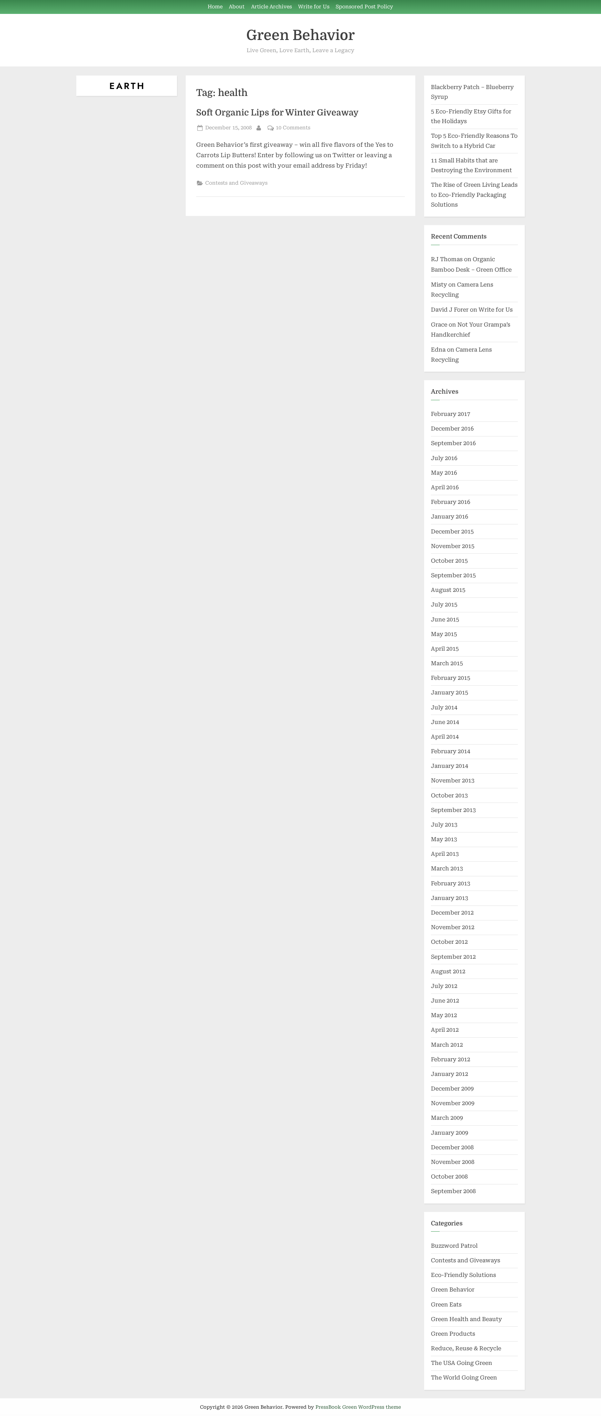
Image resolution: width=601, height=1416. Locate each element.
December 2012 (452, 912)
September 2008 (453, 1191)
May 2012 (444, 1015)
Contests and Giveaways (236, 183)
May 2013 (444, 839)
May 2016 (444, 472)
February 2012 (450, 1059)
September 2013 (453, 810)
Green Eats (446, 1304)
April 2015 (445, 648)
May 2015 (444, 634)
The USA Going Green (461, 1363)
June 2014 (445, 722)
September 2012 (453, 957)
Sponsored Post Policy (364, 7)
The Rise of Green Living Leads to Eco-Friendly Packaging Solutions (474, 195)
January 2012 (449, 1074)
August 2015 (448, 590)
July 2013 (444, 824)
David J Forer (449, 309)
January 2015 (449, 692)
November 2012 (452, 927)
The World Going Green (464, 1377)
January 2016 (449, 516)
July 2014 (444, 707)
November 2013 (452, 780)
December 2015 (452, 531)
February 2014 (450, 751)
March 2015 (447, 663)
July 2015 (444, 604)
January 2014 (449, 766)
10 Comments (293, 128)
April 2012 (445, 1030)
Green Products (453, 1333)
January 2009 (449, 1132)
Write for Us (313, 7)
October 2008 (449, 1176)
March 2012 (447, 1044)
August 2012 (448, 971)
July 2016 (444, 458)
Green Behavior (300, 35)
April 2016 (445, 487)
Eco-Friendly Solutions (463, 1275)
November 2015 (452, 546)
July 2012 (444, 986)
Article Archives (271, 7)
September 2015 (453, 575)
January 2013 (449, 898)
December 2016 (452, 428)
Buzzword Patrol (454, 1245)
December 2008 (452, 1147)
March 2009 (447, 1118)
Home (215, 7)
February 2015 (450, 678)
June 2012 (445, 1000)
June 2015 (445, 619)
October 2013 (449, 795)
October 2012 (449, 942)
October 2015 (449, 560)
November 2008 (452, 1162)
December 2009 (452, 1088)
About (237, 7)
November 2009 (452, 1103)
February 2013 (450, 883)
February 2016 (450, 502)
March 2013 (447, 868)
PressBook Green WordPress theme (358, 1407)
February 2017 (450, 414)
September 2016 (453, 443)
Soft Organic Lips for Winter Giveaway (277, 113)
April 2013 (445, 854)
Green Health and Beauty (466, 1319)
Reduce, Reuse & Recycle (466, 1348)
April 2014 (445, 736)
